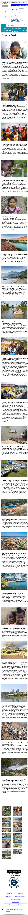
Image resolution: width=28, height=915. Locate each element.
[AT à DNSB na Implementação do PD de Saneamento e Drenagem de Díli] (18, 815)
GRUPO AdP (10, 29)
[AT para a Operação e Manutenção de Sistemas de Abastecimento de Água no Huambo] (18, 826)
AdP (5, 12)
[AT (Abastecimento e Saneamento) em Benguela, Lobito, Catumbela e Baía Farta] (7, 810)
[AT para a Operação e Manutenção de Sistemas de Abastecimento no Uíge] (7, 832)
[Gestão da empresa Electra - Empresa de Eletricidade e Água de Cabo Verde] (18, 842)
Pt (15, 15)
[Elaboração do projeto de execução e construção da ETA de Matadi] (18, 837)
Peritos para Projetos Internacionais (15, 893)
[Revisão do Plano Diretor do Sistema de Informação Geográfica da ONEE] (18, 853)
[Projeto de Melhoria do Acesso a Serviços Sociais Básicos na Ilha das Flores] (18, 848)
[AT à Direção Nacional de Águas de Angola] (7, 815)
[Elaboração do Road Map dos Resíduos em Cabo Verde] (7, 842)
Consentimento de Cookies (15, 905)
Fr (21, 15)
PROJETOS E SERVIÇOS (15, 30)
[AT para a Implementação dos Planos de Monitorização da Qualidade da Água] (7, 826)
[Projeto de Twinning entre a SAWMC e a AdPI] (7, 853)
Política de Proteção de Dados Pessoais (15, 896)
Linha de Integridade (15, 899)
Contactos (21, 8)
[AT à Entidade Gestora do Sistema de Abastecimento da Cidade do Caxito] (7, 821)
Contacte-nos (15, 902)
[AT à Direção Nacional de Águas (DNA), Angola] (18, 810)
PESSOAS (20, 28)
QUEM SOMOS (6, 29)
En (18, 15)
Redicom (8, 911)
